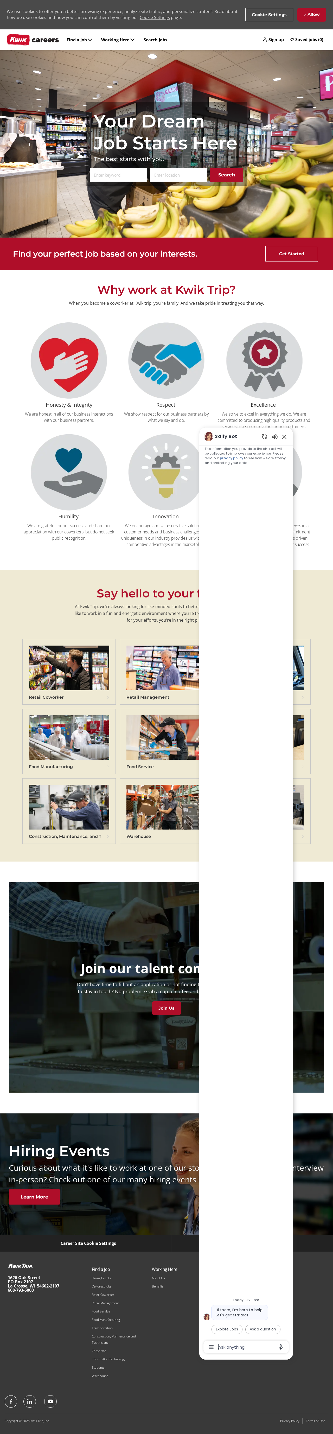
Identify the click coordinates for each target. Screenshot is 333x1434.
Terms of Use (315, 1421)
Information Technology (108, 1359)
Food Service (101, 1311)
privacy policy (231, 458)
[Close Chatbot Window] (284, 436)
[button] (273, 39)
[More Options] (211, 1347)
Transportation (102, 1328)
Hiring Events (101, 1278)
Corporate (99, 1351)
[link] (69, 675)
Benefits (158, 1286)
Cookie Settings (155, 17)
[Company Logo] (33, 40)
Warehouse (100, 1376)
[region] (246, 891)
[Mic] (280, 1347)
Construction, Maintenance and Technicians (114, 1339)
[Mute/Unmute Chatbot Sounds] (275, 436)
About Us (158, 1278)
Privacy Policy (289, 1421)
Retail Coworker (103, 1294)
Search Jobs (155, 40)
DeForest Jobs (102, 1286)
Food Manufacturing (106, 1319)
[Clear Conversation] (264, 436)
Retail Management (105, 1303)
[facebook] (11, 1401)
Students (98, 1367)
